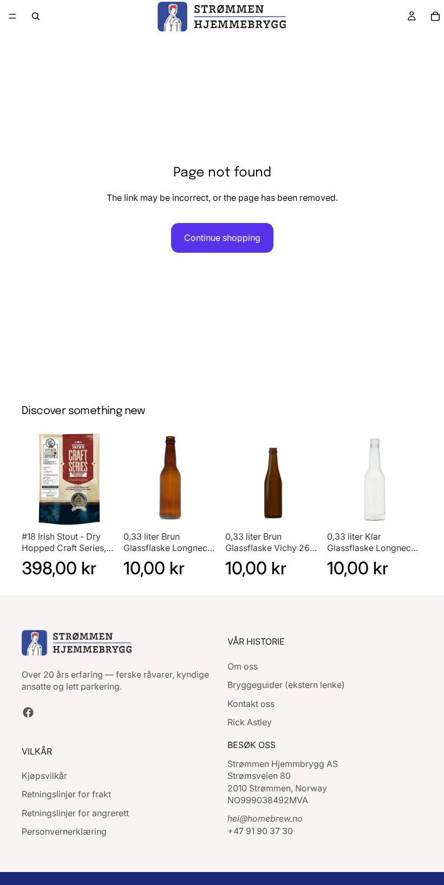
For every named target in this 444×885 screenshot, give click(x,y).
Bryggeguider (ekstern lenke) (286, 684)
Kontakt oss (251, 703)
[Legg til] (100, 510)
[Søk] (36, 16)
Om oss (242, 666)
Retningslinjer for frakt (66, 794)
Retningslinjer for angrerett (75, 813)
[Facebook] (28, 712)
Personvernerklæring (64, 831)
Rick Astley (249, 722)
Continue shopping (222, 237)
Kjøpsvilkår (44, 775)
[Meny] (12, 16)
